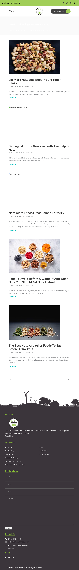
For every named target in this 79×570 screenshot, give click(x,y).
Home (10, 30)
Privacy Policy (44, 454)
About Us (8, 447)
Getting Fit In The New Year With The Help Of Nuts (39, 147)
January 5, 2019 (20, 153)
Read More (9, 436)
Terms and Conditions (13, 461)
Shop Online (59, 11)
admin (12, 86)
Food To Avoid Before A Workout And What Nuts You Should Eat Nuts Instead (38, 280)
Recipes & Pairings (11, 458)
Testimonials (9, 454)
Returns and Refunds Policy (15, 465)
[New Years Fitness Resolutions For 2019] (34, 190)
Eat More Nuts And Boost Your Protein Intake (35, 81)
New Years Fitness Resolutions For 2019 (36, 213)
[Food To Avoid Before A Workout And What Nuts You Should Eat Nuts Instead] (34, 256)
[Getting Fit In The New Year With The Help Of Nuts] (34, 123)
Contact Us (43, 451)
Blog (27, 86)
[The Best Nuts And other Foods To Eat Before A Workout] (34, 322)
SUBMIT (8, 528)
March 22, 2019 (20, 86)
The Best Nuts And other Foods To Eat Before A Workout (35, 347)
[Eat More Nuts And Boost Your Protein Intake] (34, 57)
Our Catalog (9, 451)
